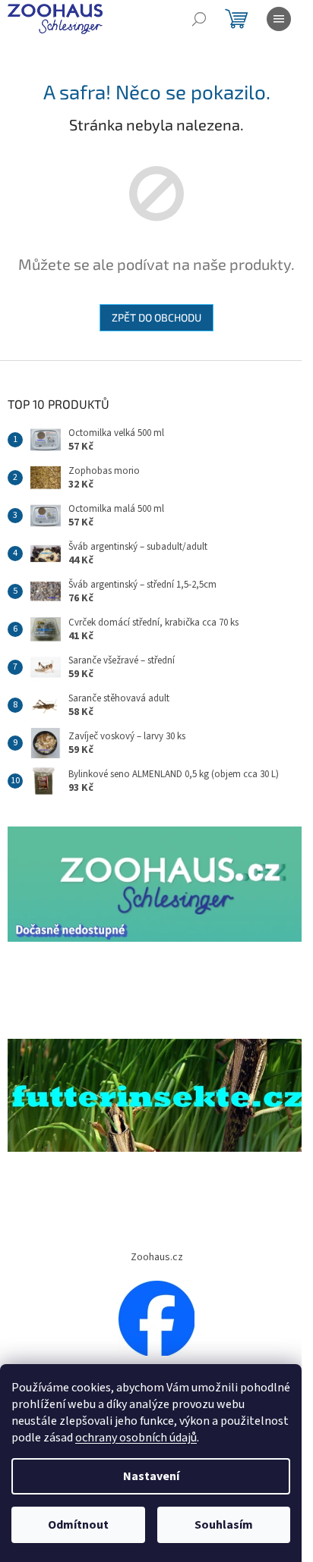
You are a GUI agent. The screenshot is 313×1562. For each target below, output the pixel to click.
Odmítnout (78, 1525)
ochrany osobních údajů (136, 1437)
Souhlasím (223, 1525)
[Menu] (279, 19)
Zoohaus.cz (157, 1257)
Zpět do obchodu (156, 317)
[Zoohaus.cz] (156, 1317)
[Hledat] (199, 19)
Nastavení (151, 1476)
